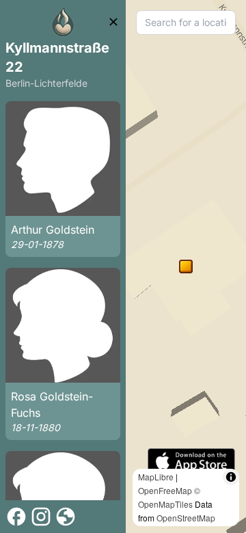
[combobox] (186, 22)
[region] (186, 266)
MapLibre (156, 476)
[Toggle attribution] (231, 477)
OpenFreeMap (165, 490)
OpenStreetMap (185, 517)
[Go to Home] (62, 21)
